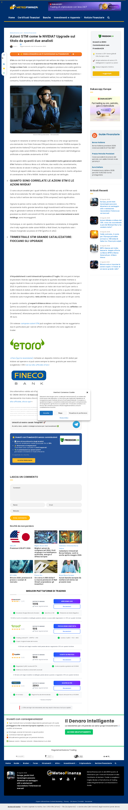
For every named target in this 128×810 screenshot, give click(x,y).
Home (11, 17)
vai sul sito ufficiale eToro (37, 365)
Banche (47, 17)
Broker (26, 763)
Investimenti (69, 763)
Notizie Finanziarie (94, 17)
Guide (16, 763)
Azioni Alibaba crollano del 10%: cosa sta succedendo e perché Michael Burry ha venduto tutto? (111, 223)
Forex (35, 763)
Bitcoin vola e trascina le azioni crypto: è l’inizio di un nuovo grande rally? (110, 266)
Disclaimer (88, 801)
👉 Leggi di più (105, 74)
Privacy (66, 801)
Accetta (46, 413)
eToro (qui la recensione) (21, 358)
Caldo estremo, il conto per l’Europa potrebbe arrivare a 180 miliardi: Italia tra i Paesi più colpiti (110, 237)
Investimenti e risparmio (67, 17)
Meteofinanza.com (16, 33)
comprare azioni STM (30, 323)
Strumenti (46, 763)
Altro (57, 763)
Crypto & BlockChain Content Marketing (49, 801)
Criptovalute (85, 763)
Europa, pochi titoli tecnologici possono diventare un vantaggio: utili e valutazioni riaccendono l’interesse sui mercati (110, 207)
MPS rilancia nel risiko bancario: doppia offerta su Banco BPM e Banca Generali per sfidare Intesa (110, 252)
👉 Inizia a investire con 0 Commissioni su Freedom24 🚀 (46, 54)
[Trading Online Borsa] (64, 772)
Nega (60, 413)
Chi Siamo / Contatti (77, 801)
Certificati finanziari (29, 17)
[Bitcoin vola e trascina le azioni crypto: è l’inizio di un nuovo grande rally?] (94, 265)
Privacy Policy (64, 418)
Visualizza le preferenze (78, 413)
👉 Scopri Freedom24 (23, 460)
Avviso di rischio (14, 807)
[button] (87, 392)
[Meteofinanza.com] (24, 6)
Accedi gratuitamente (79, 732)
